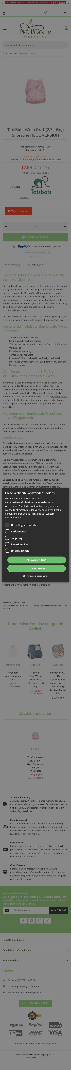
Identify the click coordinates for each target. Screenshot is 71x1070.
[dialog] (35, 535)
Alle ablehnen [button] (36, 568)
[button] (35, 576)
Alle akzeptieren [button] (37, 559)
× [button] (64, 491)
